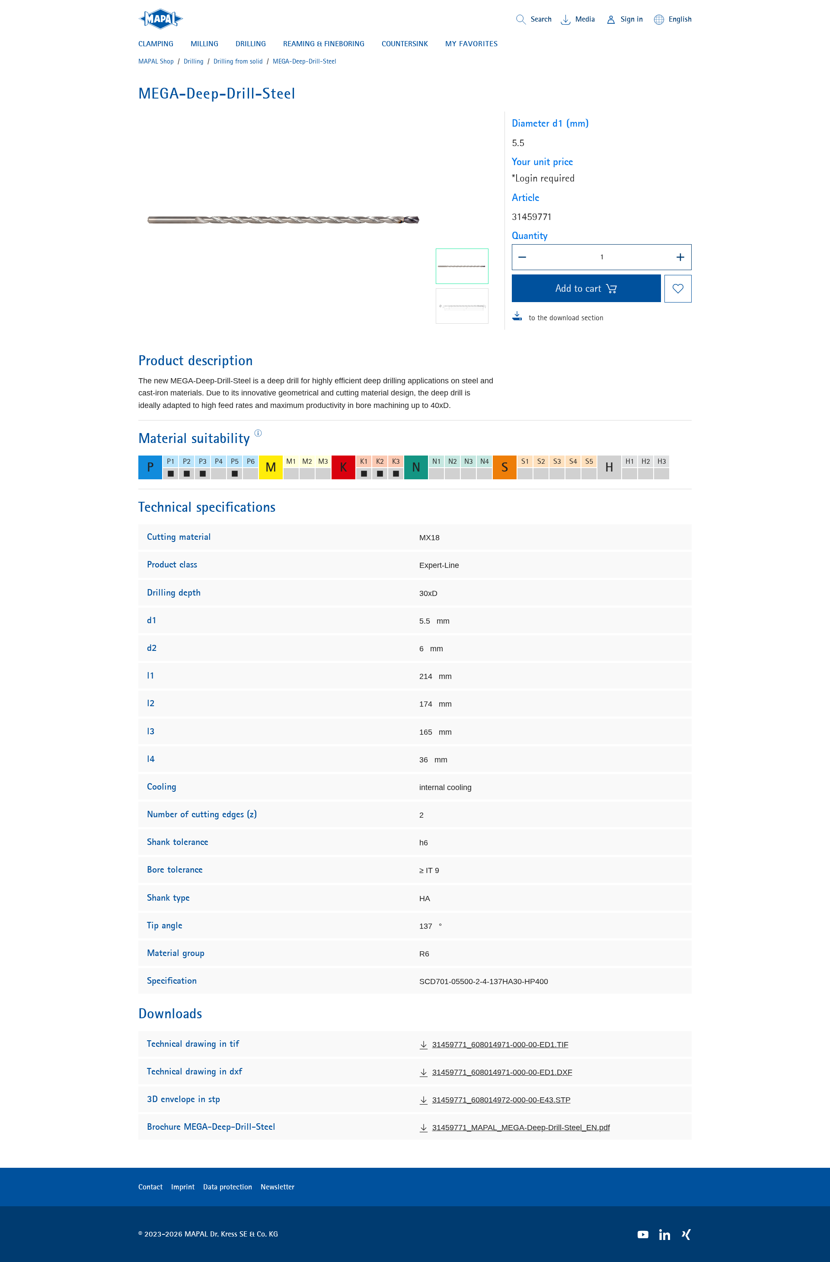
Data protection (227, 1187)
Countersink (405, 43)
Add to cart (578, 288)
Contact (150, 1187)
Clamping (155, 43)
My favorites (471, 43)
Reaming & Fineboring (323, 43)
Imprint (183, 1187)
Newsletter (277, 1187)
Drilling (251, 43)
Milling (204, 43)
